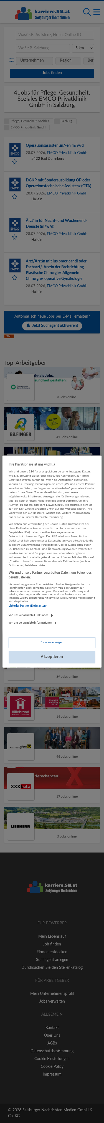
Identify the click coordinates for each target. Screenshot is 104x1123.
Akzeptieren (52, 657)
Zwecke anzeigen (51, 642)
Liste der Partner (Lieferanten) (28, 606)
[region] (51, 561)
